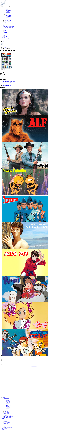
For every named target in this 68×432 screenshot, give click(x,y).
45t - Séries (7, 17)
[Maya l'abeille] (25, 195)
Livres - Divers (6, 24)
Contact (3, 41)
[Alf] (25, 141)
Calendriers (5, 32)
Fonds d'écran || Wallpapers (8, 38)
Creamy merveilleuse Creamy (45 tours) (8, 83)
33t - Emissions (8, 12)
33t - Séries (7, 11)
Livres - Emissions (6, 412)
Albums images (6, 413)
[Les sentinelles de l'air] (25, 221)
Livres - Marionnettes (7, 21)
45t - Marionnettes (8, 16)
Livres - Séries (6, 22)
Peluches (5, 36)
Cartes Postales (6, 423)
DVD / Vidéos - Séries (7, 417)
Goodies (3, 37)
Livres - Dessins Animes (7, 20)
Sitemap (14, 395)
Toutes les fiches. (34, 366)
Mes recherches (4, 428)
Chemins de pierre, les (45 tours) (7, 85)
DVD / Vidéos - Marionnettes (8, 27)
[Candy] (25, 328)
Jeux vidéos (5, 35)
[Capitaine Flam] (25, 355)
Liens (3, 40)
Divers (3, 46)
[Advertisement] (5, 380)
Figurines (5, 30)
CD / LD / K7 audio (7, 33)
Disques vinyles (4, 397)
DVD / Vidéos (4, 25)
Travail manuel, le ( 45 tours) (6, 82)
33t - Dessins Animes (9, 9)
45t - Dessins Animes (9, 15)
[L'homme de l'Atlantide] (25, 248)
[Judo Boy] (25, 275)
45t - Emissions (8, 407)
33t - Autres (7, 13)
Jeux (4, 29)
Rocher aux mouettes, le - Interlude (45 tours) (8, 81)
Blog (3, 39)
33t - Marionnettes (8, 10)
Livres (3, 19)
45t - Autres (7, 18)
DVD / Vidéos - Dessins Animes (9, 26)
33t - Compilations (8, 402)
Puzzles (5, 31)
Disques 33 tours (6, 398)
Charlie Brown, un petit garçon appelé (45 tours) (9, 84)
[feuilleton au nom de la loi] (25, 168)
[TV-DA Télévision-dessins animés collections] (3, 5)
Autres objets (6, 34)
